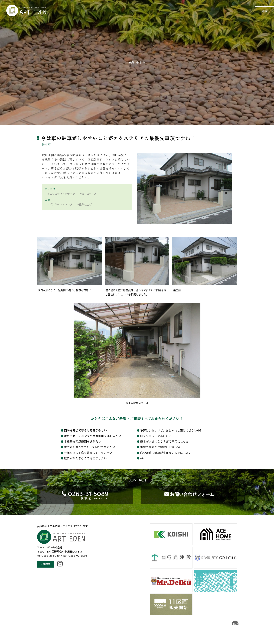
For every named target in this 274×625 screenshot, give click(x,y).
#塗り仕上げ (84, 204)
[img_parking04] (137, 396)
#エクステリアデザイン (61, 194)
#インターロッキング (59, 204)
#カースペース (88, 194)
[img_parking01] (69, 283)
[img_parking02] (137, 283)
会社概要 (45, 564)
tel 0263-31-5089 (48, 556)
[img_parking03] (204, 283)
